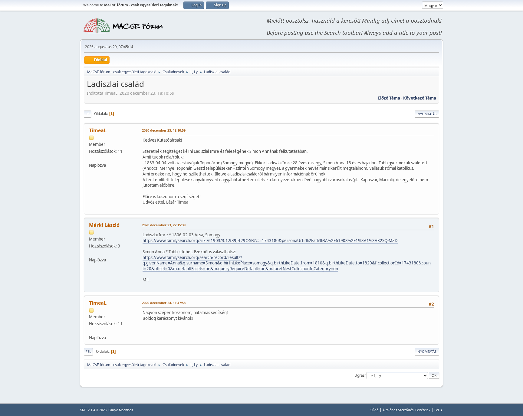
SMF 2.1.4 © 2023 (93, 410)
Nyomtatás (426, 114)
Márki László (104, 225)
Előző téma (389, 98)
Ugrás (359, 375)
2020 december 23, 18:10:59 (164, 130)
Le (87, 114)
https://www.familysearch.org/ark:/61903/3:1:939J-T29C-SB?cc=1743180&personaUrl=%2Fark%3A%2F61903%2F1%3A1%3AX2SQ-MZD (270, 240)
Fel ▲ (438, 410)
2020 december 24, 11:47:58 (164, 302)
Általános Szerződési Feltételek (406, 410)
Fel (88, 351)
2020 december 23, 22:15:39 (164, 225)
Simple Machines (120, 410)
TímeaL (98, 130)
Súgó (374, 410)
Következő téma (419, 98)
